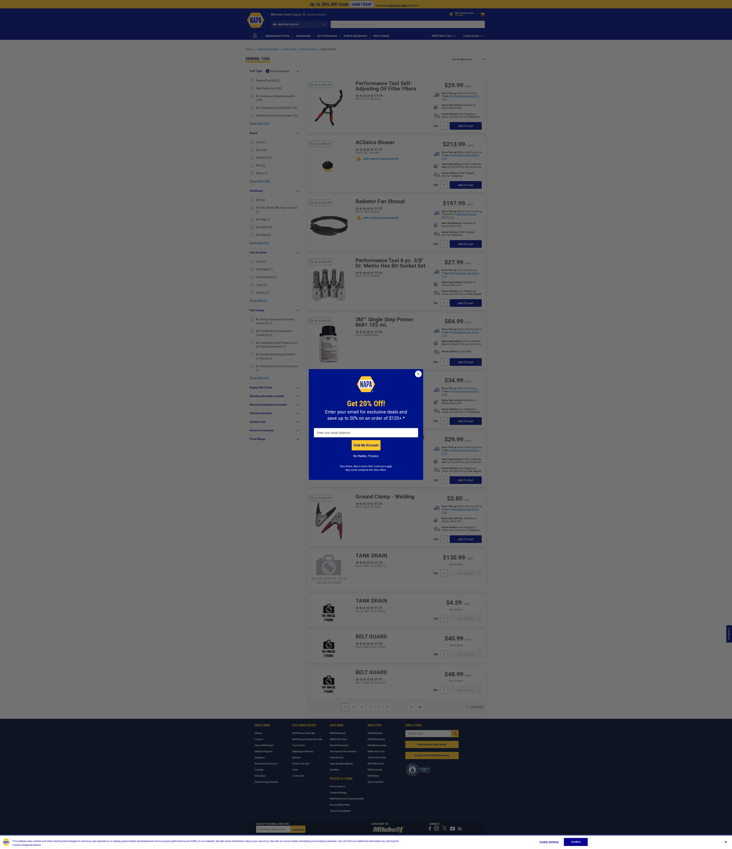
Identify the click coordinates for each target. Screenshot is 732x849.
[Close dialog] (418, 374)
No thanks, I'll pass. (366, 456)
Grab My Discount (366, 445)
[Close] (726, 842)
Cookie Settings (549, 841)
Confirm (576, 841)
